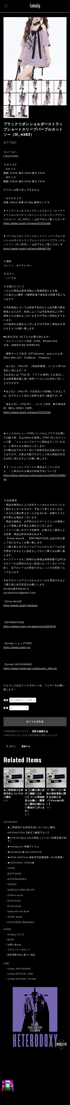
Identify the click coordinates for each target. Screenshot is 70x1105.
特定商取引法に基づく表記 (21, 954)
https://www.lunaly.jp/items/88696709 (27, 248)
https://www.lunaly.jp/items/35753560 (27, 412)
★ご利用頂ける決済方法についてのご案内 (31, 827)
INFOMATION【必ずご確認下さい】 (28, 832)
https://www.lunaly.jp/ (17, 647)
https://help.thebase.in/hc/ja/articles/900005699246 (35, 477)
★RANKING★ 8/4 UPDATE (24, 851)
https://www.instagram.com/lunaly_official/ (30, 668)
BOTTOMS (14, 873)
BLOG (10, 939)
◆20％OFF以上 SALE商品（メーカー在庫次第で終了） (37, 839)
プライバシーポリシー (19, 949)
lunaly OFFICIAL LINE (20, 973)
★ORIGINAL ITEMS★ (20, 862)
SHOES (12, 884)
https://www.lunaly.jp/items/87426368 (27, 223)
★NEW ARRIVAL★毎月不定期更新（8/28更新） (36, 857)
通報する (26, 746)
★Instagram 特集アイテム (23, 846)
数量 (6, 708)
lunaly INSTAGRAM (19, 968)
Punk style (14, 906)
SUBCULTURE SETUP (21, 889)
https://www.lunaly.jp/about (21, 605)
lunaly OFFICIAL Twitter (21, 978)
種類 (6, 700)
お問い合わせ (14, 944)
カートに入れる (35, 721)
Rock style (14, 900)
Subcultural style (18, 911)
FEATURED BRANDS (20, 922)
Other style (14, 916)
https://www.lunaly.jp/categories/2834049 (30, 626)
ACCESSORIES (16, 879)
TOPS (11, 868)
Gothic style (15, 895)
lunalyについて (15, 934)
